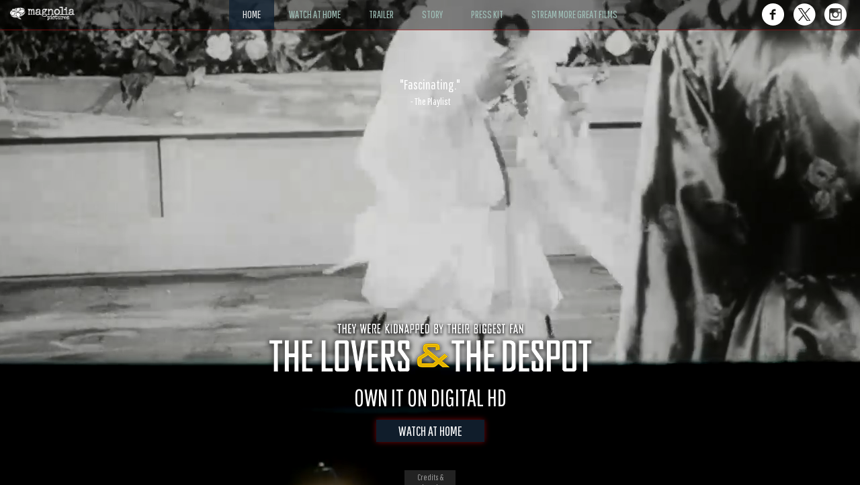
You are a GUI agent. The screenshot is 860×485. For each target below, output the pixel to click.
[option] (430, 92)
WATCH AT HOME (430, 431)
